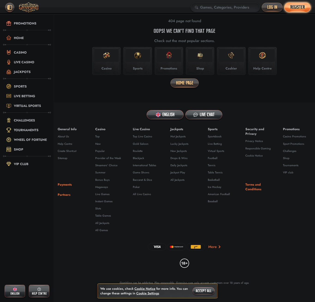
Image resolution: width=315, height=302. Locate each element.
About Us (63, 136)
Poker (136, 187)
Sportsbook (215, 136)
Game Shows (141, 172)
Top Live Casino (142, 136)
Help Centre (65, 144)
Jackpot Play (177, 172)
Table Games (103, 216)
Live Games (102, 194)
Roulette (138, 151)
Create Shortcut (67, 151)
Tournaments (290, 165)
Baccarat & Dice (142, 180)
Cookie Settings (147, 293)
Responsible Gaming (258, 148)
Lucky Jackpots (179, 144)
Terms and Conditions (253, 186)
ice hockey (214, 187)
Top (97, 136)
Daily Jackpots (178, 165)
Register (297, 7)
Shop (286, 158)
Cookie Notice (254, 156)
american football (219, 194)
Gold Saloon (141, 144)
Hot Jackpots (178, 136)
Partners (64, 194)
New (98, 144)
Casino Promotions (294, 136)
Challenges (289, 151)
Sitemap (62, 158)
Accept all (203, 291)
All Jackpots (102, 223)
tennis (211, 165)
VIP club (288, 172)
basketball (214, 180)
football (212, 158)
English (168, 114)
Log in (272, 7)
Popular (100, 151)
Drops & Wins (178, 158)
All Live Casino (142, 194)
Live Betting (215, 144)
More (212, 246)
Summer (100, 172)
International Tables (144, 165)
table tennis (215, 172)
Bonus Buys (102, 180)
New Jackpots (178, 151)
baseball (213, 201)
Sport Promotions (293, 144)
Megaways (101, 187)
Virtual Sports (216, 151)
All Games (101, 230)
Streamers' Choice (106, 165)
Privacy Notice (254, 141)
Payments (65, 184)
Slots (98, 208)
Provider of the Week (108, 158)
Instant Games (104, 201)
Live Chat (207, 114)
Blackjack (138, 158)
